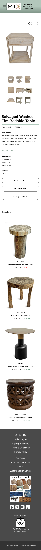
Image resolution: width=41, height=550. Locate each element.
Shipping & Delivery (20, 443)
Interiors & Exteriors (20, 462)
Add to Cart (20, 180)
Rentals (20, 466)
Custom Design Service (20, 471)
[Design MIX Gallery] (20, 6)
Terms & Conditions (20, 448)
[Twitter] (17, 508)
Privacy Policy (20, 452)
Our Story (20, 458)
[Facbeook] (12, 508)
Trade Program (20, 439)
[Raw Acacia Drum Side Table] (30, 23)
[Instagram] (22, 508)
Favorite (21, 188)
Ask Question (20, 197)
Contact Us (20, 435)
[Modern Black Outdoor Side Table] (37, 23)
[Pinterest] (28, 508)
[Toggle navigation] (4, 6)
